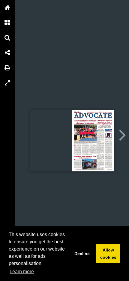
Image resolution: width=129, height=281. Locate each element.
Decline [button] (82, 253)
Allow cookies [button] (108, 254)
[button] (7, 7)
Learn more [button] (22, 271)
